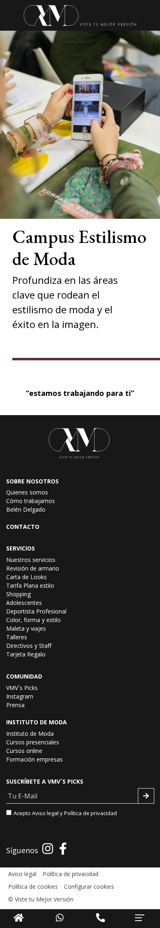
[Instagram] (47, 848)
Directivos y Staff (28, 645)
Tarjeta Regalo (26, 654)
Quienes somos (27, 492)
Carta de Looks (26, 577)
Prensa (15, 705)
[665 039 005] (100, 917)
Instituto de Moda (30, 733)
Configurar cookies (89, 886)
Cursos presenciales (32, 742)
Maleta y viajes (26, 628)
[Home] (19, 917)
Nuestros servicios (30, 560)
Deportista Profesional (36, 611)
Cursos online (24, 751)
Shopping (18, 594)
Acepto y (65, 813)
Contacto (22, 526)
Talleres (16, 637)
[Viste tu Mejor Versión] (80, 15)
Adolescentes (24, 603)
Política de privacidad (90, 813)
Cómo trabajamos (30, 501)
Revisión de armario (32, 568)
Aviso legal (45, 813)
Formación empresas (34, 759)
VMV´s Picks (22, 688)
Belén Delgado (26, 509)
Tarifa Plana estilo (30, 585)
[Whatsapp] (60, 917)
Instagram (19, 696)
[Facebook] (63, 848)
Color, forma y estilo (33, 620)
